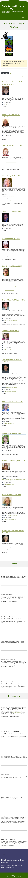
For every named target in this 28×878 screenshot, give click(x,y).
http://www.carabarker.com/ (11, 161)
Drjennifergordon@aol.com (10, 349)
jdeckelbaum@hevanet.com (10, 391)
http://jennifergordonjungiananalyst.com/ (13, 345)
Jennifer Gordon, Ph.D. (10, 330)
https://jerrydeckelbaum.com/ (11, 387)
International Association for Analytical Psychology (11, 865)
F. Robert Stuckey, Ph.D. (11, 238)
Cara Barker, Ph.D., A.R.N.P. (12, 146)
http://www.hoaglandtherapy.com (12, 515)
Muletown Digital (17, 876)
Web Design (9, 876)
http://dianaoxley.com (10, 196)
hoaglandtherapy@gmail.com (10, 519)
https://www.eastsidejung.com (12, 286)
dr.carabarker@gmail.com (10, 165)
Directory (24, 77)
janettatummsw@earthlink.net (11, 320)
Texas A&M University (16, 712)
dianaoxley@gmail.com (9, 200)
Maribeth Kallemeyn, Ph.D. (12, 433)
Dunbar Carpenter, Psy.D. (11, 211)
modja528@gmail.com (9, 484)
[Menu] (23, 16)
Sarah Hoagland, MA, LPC (11, 494)
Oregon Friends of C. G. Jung (7, 867)
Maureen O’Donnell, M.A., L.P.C (13, 461)
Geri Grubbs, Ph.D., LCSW (12, 266)
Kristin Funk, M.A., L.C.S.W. (12, 401)
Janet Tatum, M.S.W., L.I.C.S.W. (13, 300)
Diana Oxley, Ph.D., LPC (11, 176)
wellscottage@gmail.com (10, 104)
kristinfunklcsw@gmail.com (10, 423)
